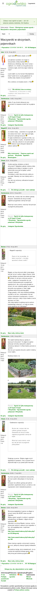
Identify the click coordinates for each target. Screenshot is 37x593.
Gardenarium (5, 98)
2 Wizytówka (19, 121)
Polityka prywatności (5, 578)
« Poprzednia (5, 47)
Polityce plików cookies (21, 590)
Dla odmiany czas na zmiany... (22, 89)
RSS (20, 575)
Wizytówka (12, 119)
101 (26, 47)
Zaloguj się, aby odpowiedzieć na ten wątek (18, 569)
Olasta (3, 160)
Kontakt (3, 581)
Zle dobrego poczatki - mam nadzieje (23, 190)
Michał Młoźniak (29, 578)
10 (20, 47)
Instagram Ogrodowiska (15, 125)
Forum (12, 27)
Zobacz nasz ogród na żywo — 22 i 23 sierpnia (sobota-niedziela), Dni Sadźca (16, 22)
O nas (3, 575)
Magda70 (4, 128)
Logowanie (31, 3)
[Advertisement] (18, 12)
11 (22, 47)
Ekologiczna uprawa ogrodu (24, 27)
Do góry (3, 95)
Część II (14, 117)
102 (29, 47)
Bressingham (12, 157)
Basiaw (3, 247)
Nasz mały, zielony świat (16, 333)
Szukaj (32, 34)
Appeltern (26, 155)
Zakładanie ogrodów (12, 576)
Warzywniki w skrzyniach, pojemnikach (13, 29)
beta (2, 52)
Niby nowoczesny (14, 153)
